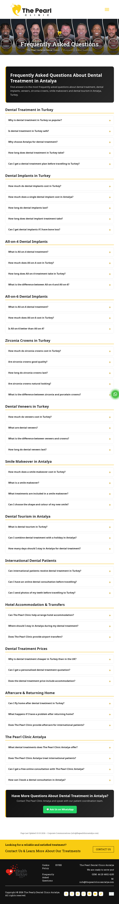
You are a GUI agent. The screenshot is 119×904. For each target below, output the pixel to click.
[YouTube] (95, 894)
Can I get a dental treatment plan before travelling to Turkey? (44, 163)
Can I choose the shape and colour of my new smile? (38, 504)
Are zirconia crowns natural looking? (29, 383)
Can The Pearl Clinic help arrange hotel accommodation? (41, 615)
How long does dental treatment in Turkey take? (36, 152)
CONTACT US (103, 849)
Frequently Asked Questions (48, 877)
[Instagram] (72, 894)
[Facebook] (66, 894)
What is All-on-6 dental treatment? (28, 306)
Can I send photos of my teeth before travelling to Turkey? (41, 592)
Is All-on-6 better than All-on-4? (26, 328)
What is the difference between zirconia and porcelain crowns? (44, 394)
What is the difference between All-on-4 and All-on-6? (38, 284)
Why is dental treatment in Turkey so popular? (35, 120)
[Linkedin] (78, 894)
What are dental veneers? (23, 427)
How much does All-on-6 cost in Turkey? (31, 317)
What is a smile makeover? (23, 482)
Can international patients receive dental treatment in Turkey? (44, 570)
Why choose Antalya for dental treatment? (33, 141)
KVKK (58, 865)
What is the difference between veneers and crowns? (38, 438)
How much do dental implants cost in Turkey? (34, 186)
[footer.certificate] (111, 894)
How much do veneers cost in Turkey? (30, 416)
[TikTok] (101, 894)
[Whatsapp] (83, 894)
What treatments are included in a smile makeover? (38, 493)
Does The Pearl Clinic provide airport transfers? (35, 636)
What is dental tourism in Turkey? (27, 526)
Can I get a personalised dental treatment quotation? (39, 669)
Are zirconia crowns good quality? (27, 361)
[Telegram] (89, 894)
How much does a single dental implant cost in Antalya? (40, 196)
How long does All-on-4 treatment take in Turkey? (37, 273)
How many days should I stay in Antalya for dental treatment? (44, 548)
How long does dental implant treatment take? (35, 218)
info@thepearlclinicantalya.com (85, 833)
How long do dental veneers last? (27, 449)
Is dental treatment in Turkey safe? (28, 131)
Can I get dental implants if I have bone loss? (34, 229)
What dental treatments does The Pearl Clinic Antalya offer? (43, 747)
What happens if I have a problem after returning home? (41, 714)
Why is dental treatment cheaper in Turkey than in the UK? (42, 659)
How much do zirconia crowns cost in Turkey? (34, 350)
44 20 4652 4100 (106, 874)
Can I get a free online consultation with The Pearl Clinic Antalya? (46, 769)
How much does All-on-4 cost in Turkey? (31, 262)
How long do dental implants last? (28, 207)
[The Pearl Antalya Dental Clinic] (31, 9)
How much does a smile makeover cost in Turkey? (37, 471)
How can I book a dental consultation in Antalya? (37, 779)
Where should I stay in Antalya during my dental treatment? (43, 625)
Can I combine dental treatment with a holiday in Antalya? (42, 537)
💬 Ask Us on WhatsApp (60, 809)
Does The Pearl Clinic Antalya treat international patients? (42, 758)
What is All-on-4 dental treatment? (28, 251)
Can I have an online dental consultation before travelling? (42, 581)
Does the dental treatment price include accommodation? (41, 680)
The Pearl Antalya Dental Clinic (43, 50)
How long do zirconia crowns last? (28, 372)
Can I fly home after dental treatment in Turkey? (36, 703)
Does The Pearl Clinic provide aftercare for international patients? (46, 725)
